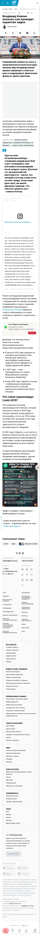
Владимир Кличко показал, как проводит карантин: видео (29, 9)
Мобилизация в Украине (16, 696)
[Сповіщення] (37, 3)
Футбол (8, 814)
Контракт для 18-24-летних (15, 708)
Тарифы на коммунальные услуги (18, 734)
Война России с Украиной (16, 669)
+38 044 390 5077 (27, 561)
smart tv (9, 873)
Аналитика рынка (12, 796)
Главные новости (12, 647)
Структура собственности (26, 620)
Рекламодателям (8, 611)
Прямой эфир (11, 653)
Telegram (16, 526)
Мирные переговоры (13, 677)
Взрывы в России (12, 686)
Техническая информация (26, 608)
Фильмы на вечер (12, 756)
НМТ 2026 (9, 780)
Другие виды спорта (13, 823)
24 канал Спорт (7, 9)
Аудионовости (11, 659)
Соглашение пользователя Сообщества (26, 598)
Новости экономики (14, 723)
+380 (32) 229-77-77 (15, 903)
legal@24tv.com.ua (27, 906)
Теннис (8, 817)
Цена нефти (10, 726)
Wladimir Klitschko (24, 289)
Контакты (25, 612)
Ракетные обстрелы (13, 672)
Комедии (9, 759)
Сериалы (9, 762)
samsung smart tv (23, 873)
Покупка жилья (11, 799)
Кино (8, 748)
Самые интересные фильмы (16, 750)
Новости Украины (12, 650)
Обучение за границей (14, 786)
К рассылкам (13, 854)
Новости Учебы (12, 769)
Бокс (16, 9)
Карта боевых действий (14, 674)
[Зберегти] (34, 33)
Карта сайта (25, 627)
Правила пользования (10, 615)
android (9, 868)
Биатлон (9, 820)
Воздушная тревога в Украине (16, 680)
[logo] (13, 2)
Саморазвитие (11, 783)
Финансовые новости (13, 732)
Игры (23, 631)
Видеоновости (11, 656)
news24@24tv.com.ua (10, 561)
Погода (8, 662)
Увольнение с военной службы (17, 699)
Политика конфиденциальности (10, 619)
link (23, 569)
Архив (24, 624)
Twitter (6, 526)
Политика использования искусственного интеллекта (8, 625)
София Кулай (12, 26)
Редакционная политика (7, 600)
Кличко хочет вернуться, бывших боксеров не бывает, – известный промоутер (17, 142)
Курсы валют (10, 729)
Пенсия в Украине (12, 740)
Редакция (6, 596)
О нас (4, 592)
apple (23, 868)
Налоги (8, 737)
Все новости (11, 644)
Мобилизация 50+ (12, 702)
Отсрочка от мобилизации (15, 711)
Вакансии (25, 616)
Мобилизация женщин (14, 705)
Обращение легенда (12, 309)
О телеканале (7, 604)
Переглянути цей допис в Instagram (17, 222)
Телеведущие (7, 608)
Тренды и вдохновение (14, 802)
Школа (8, 777)
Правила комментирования (28, 603)
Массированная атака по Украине (18, 683)
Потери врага (11, 689)
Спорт (8, 809)
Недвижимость (12, 793)
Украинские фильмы (13, 753)
